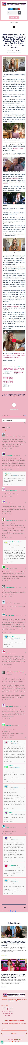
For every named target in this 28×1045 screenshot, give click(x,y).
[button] (14, 27)
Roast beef (15, 814)
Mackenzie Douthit (21, 394)
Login (24, 415)
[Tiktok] (16, 9)
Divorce (5, 394)
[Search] (19, 12)
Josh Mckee (13, 394)
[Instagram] (14, 9)
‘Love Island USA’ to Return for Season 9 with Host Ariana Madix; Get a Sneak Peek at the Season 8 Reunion (13, 976)
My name (15, 743)
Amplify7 (11, 1039)
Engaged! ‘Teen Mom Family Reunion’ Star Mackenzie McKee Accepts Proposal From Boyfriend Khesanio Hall (19, 369)
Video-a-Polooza (17, 52)
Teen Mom (11, 52)
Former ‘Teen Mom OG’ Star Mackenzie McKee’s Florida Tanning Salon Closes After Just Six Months (14, 355)
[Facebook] (9, 9)
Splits (14, 395)
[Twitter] (11, 9)
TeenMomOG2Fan (16, 638)
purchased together (18, 148)
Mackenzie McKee (8, 395)
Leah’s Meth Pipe (16, 545)
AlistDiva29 (15, 475)
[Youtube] (19, 9)
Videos (15, 397)
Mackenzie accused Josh (13, 306)
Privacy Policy (8, 1015)
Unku (14, 839)
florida (9, 394)
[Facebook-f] (10, 1041)
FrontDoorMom (16, 767)
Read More (3, 954)
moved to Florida (13, 178)
